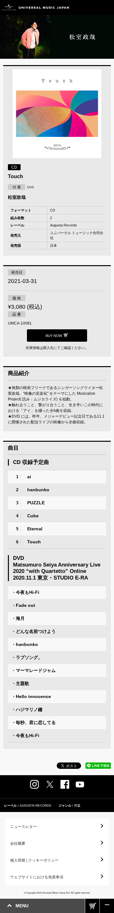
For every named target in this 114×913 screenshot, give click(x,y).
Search (93, 7)
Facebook (64, 784)
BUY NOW (92, 906)
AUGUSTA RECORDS (35, 805)
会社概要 (17, 843)
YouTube (80, 785)
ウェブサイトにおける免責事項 (36, 877)
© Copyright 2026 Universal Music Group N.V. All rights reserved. (57, 892)
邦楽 (77, 805)
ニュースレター (23, 826)
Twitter (49, 784)
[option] (57, 114)
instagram (34, 784)
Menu (107, 7)
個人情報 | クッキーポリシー (34, 860)
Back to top (107, 906)
